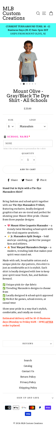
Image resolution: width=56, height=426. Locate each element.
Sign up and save (28, 398)
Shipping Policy (28, 387)
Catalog (28, 366)
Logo (33, 120)
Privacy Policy (28, 382)
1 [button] (21, 84)
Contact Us (28, 371)
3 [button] (27, 84)
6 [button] (35, 84)
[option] (28, 30)
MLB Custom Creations (14, 13)
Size (10, 120)
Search (28, 360)
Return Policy (28, 376)
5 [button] (32, 84)
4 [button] (30, 84)
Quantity (28, 153)
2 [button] (24, 84)
